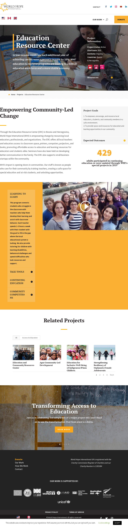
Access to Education (30, 338)
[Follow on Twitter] (111, 7)
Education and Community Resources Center (23, 365)
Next (112, 375)
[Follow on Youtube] (121, 7)
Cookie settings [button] (104, 523)
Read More (64, 429)
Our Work (97, 19)
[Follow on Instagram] (116, 7)
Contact (96, 7)
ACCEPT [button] (117, 523)
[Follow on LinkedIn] (126, 7)
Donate (121, 20)
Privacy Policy (51, 512)
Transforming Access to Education (64, 408)
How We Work (21, 465)
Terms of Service (76, 512)
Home (13, 94)
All (16, 338)
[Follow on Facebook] (106, 7)
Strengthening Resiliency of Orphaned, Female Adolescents (103, 366)
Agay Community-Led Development (50, 364)
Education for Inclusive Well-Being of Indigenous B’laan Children (77, 366)
